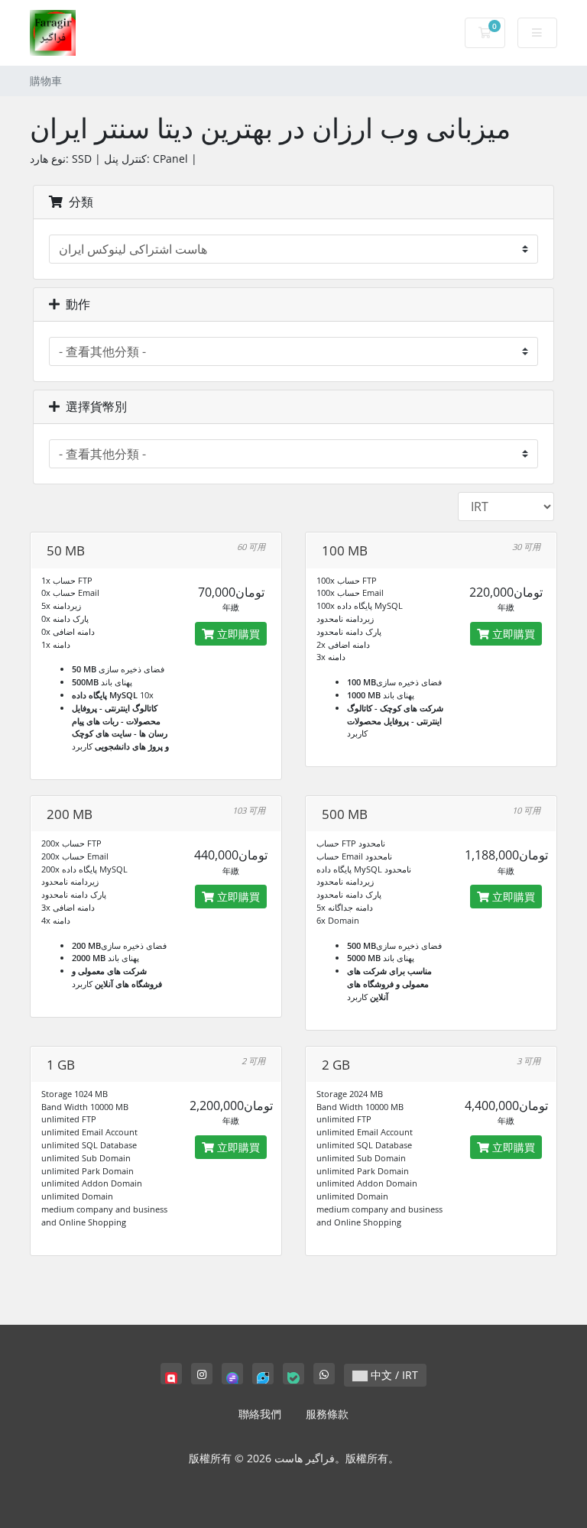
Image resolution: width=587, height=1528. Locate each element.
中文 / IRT (393, 1375)
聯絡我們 (259, 1414)
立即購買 (237, 633)
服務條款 (327, 1414)
